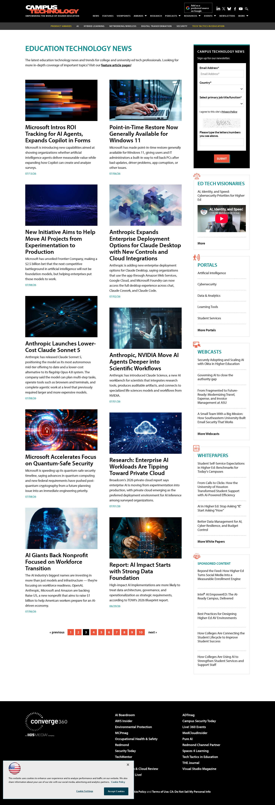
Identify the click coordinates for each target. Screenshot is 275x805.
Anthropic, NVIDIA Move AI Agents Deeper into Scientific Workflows (144, 361)
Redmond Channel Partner (201, 745)
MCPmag (121, 733)
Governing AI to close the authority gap (215, 377)
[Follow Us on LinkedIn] (218, 8)
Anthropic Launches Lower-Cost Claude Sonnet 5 (60, 346)
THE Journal (190, 763)
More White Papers (211, 541)
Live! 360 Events (194, 727)
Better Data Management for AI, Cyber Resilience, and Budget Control (220, 525)
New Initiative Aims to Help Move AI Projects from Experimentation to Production (60, 241)
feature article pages (116, 65)
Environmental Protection (133, 727)
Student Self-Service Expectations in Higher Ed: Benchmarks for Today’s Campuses (221, 467)
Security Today (125, 751)
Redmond (122, 745)
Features (108, 15)
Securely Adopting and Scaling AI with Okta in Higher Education (221, 362)
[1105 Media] (47, 755)
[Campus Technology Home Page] (52, 11)
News (96, 15)
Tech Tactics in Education (200, 757)
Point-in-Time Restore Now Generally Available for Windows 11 (143, 133)
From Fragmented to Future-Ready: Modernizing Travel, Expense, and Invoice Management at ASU (218, 396)
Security (182, 26)
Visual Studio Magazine (199, 769)
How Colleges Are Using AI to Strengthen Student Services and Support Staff (221, 661)
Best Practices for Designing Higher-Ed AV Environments (217, 616)
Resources (190, 15)
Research (156, 15)
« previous (57, 632)
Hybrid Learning (94, 26)
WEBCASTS (209, 351)
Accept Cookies (116, 791)
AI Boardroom (125, 715)
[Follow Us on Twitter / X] (223, 8)
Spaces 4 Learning (195, 751)
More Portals (207, 330)
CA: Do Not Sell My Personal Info (190, 791)
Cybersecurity (207, 284)
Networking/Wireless (122, 26)
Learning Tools (208, 307)
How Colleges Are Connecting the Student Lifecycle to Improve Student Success (221, 637)
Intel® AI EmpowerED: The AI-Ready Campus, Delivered (218, 596)
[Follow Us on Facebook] (235, 9)
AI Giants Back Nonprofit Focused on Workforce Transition (56, 561)
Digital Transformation (156, 26)
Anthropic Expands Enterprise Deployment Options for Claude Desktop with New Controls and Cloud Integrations (145, 245)
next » (152, 632)
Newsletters (227, 15)
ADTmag (188, 715)
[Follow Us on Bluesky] (229, 9)
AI (78, 26)
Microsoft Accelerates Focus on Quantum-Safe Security (60, 460)
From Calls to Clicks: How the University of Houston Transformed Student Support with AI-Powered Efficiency (218, 489)
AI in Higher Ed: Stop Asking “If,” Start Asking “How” (219, 508)
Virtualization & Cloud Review (136, 769)
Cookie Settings (84, 791)
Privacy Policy (229, 111)
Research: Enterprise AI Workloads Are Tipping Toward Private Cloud (138, 466)
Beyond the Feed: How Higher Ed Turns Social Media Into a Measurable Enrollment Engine (221, 575)
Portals (207, 264)
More (241, 15)
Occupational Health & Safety (136, 739)
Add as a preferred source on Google (200, 8)
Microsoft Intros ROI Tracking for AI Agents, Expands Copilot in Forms (57, 133)
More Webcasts (208, 434)
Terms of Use (160, 791)
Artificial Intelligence (212, 273)
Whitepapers (213, 455)
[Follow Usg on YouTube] (241, 9)
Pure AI (187, 739)
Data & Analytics (209, 295)
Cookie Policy (137, 791)
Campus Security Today (199, 721)
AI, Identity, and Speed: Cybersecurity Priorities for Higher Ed (221, 195)
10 (141, 632)
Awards (138, 15)
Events (208, 15)
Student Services (209, 318)
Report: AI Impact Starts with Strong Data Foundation (140, 571)
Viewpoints (124, 15)
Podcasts (171, 15)
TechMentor (123, 757)
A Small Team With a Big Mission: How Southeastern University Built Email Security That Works (222, 418)
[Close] (128, 765)
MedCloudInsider (194, 733)
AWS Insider (123, 721)
